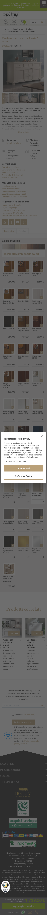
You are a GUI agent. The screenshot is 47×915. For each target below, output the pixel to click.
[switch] (5, 890)
